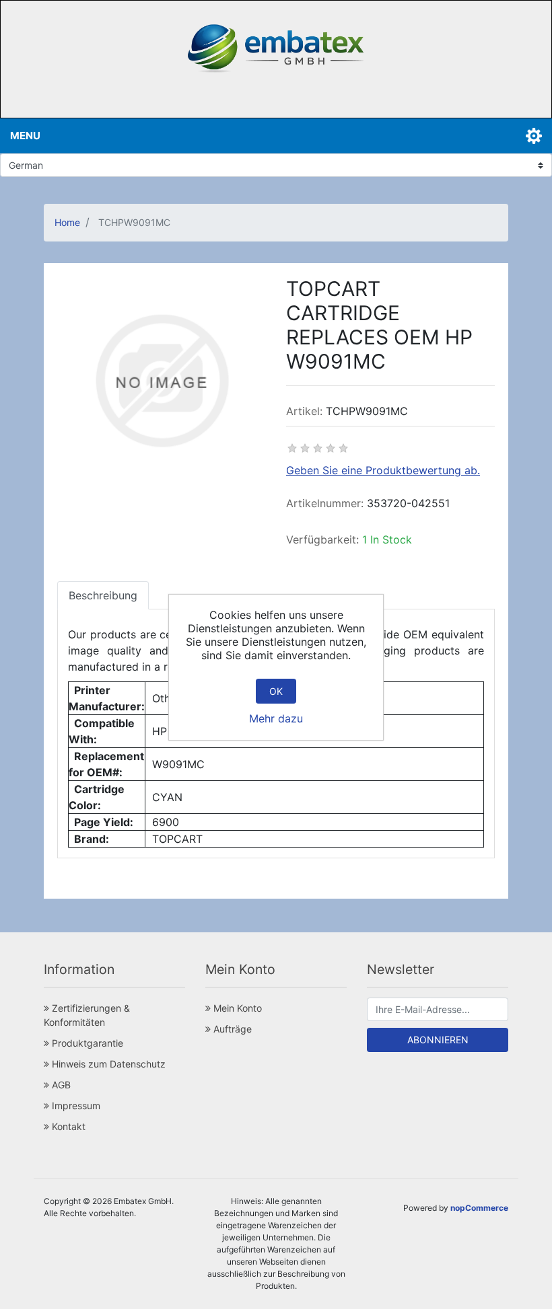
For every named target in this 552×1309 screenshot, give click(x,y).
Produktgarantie (86, 1043)
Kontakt (67, 1126)
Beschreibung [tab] (103, 595)
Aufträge (231, 1029)
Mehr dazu (276, 718)
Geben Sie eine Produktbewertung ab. (383, 470)
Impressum (74, 1105)
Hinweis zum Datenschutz (107, 1064)
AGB (60, 1084)
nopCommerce (479, 1208)
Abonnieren (438, 1039)
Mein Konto (236, 1008)
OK (276, 691)
